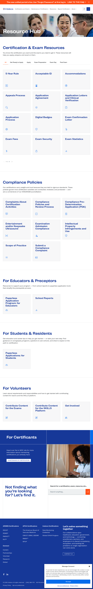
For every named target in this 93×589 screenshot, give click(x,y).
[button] (89, 566)
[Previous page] (4, 162)
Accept (68, 581)
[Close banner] (88, 2)
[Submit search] (88, 492)
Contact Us (68, 554)
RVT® (5, 539)
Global (5, 562)
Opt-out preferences (63, 585)
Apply (29, 62)
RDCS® (5, 530)
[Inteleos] (8, 9)
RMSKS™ (6, 536)
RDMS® (5, 533)
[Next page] (12, 162)
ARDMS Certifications (11, 526)
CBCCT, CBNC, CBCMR (31, 535)
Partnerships (7, 553)
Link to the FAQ (76, 2)
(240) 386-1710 (30, 582)
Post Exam (63, 62)
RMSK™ (25, 538)
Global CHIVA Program (50, 535)
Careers (5, 550)
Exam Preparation (40, 62)
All (5, 62)
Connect (6, 546)
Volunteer (6, 556)
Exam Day (53, 62)
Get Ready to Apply (16, 62)
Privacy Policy (74, 585)
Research (6, 559)
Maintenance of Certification (18, 460)
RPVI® (25, 541)
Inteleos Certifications (51, 526)
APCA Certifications (30, 526)
